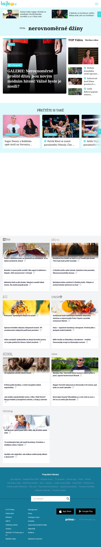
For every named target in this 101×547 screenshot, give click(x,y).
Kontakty (31, 521)
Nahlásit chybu (11, 539)
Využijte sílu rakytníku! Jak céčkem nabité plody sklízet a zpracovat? (25, 455)
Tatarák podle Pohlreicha (17, 487)
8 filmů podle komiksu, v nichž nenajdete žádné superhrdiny (22, 386)
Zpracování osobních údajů (37, 525)
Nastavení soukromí (35, 539)
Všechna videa (91, 40)
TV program (60, 479)
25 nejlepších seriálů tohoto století (18, 373)
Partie (80, 479)
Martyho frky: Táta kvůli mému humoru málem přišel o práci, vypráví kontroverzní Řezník (74, 374)
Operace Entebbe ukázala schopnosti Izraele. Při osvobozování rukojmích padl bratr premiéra (23, 329)
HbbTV (8, 521)
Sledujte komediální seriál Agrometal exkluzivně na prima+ (91, 73)
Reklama (9, 517)
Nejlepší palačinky (42, 490)
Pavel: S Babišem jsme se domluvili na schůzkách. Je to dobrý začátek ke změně (26, 259)
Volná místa (10, 513)
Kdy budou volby (14, 483)
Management (32, 510)
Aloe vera (33, 487)
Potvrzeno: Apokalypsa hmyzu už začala (20, 316)
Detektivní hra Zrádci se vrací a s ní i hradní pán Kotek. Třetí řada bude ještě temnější (74, 259)
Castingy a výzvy (33, 517)
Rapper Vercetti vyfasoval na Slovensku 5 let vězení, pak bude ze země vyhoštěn (75, 386)
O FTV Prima (10, 510)
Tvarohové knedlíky (86, 487)
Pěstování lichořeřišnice (48, 487)
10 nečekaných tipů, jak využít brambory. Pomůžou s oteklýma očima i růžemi (24, 443)
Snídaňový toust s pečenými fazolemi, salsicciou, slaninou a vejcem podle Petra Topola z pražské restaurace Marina (72, 318)
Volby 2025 (76, 483)
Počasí (88, 479)
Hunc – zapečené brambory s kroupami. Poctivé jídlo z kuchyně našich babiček (74, 329)
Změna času (72, 479)
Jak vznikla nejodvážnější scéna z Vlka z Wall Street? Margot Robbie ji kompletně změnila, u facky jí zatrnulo (25, 398)
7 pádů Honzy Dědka (62, 483)
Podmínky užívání (12, 525)
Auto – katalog (46, 483)
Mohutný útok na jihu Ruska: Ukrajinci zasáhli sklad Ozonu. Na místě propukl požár (24, 283)
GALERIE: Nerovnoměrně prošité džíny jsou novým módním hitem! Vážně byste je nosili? (34, 78)
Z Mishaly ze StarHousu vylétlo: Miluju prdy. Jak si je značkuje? (82, 14)
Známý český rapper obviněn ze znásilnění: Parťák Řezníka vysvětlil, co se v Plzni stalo (33, 14)
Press (30, 513)
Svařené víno (88, 483)
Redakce (31, 532)
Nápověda (31, 529)
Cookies (8, 529)
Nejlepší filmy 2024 (31, 479)
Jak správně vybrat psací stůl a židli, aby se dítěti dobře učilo (25, 431)
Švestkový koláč (59, 490)
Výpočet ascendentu (68, 487)
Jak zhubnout (15, 479)
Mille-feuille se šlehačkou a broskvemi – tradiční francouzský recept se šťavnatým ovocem (72, 341)
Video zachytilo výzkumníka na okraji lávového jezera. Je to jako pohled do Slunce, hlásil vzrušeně (25, 341)
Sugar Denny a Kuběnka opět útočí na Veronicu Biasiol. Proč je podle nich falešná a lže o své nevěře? (19, 143)
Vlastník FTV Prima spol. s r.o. (15, 534)
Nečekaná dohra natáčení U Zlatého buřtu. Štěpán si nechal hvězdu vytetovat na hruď (73, 283)
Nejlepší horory (47, 479)
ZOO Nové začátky (30, 483)
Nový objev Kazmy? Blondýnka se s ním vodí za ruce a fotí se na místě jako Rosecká (73, 398)
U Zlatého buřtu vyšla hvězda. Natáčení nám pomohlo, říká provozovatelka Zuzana (74, 271)
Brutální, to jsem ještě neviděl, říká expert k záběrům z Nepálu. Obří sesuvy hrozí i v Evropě (25, 271)
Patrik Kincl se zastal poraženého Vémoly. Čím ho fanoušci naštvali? (59, 143)
